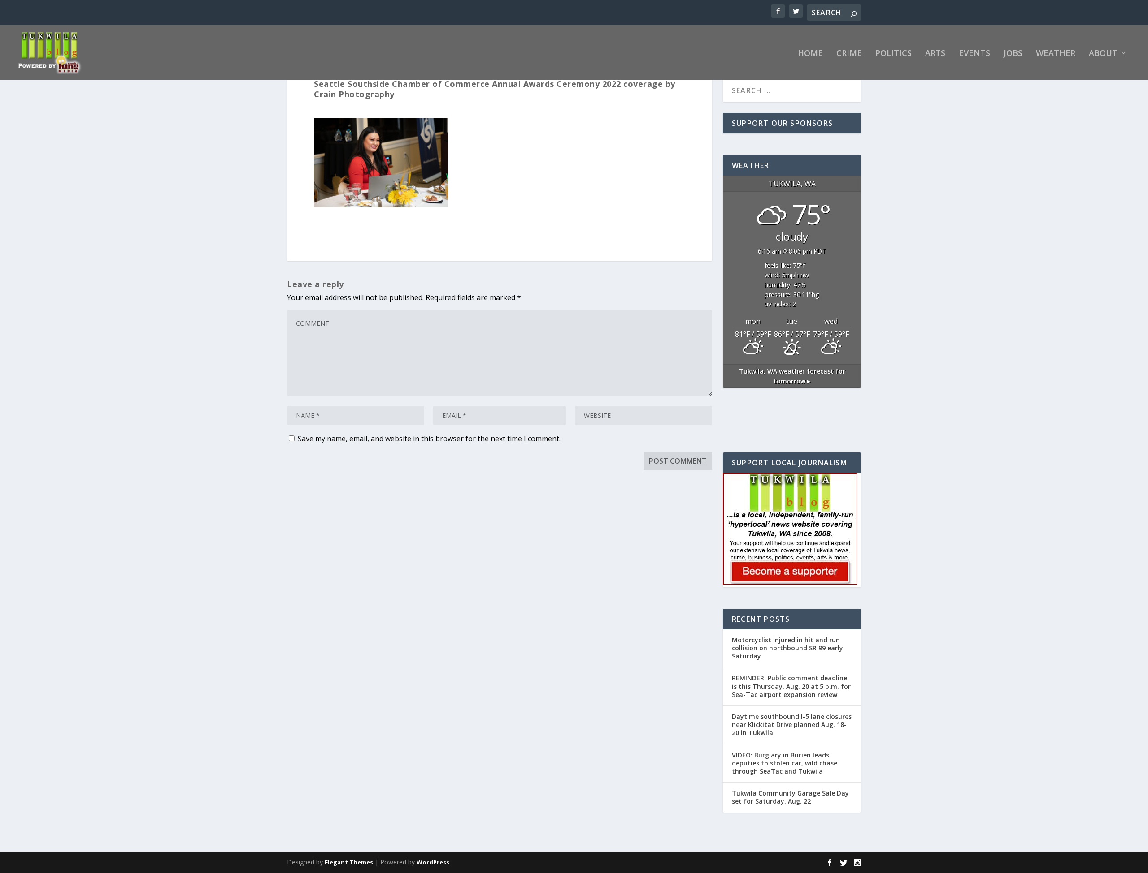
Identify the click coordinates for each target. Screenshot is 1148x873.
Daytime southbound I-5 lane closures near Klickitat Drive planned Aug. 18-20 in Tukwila (792, 724)
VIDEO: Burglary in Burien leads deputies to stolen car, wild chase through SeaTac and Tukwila (784, 763)
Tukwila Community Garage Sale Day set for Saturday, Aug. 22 (790, 797)
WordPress (433, 862)
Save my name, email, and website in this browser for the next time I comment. (429, 438)
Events (974, 53)
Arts (935, 53)
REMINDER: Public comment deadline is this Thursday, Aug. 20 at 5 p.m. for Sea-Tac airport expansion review (791, 686)
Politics (893, 53)
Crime (849, 53)
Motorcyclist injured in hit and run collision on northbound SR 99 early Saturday (787, 648)
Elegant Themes (349, 862)
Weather (1055, 53)
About (1103, 53)
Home (810, 53)
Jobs (1013, 53)
